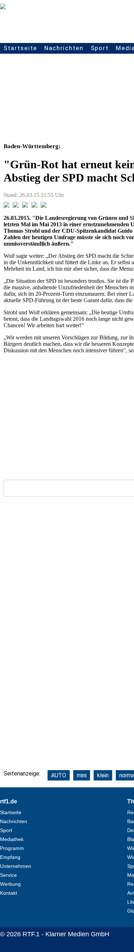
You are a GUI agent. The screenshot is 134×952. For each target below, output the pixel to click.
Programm (12, 848)
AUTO (58, 775)
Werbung (10, 884)
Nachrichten (64, 48)
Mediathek (12, 839)
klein (103, 775)
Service (8, 875)
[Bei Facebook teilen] (6, 206)
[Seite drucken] (43, 206)
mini (81, 775)
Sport (100, 48)
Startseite (20, 48)
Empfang (10, 857)
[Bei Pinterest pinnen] (34, 206)
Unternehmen (15, 866)
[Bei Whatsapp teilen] (25, 206)
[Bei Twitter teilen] (16, 206)
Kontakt (8, 893)
